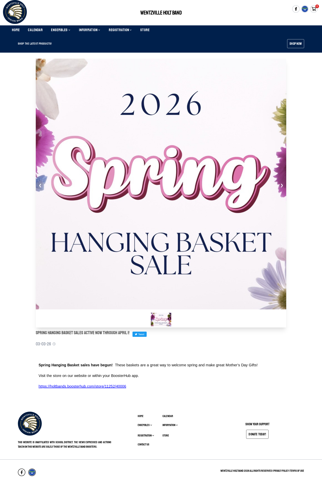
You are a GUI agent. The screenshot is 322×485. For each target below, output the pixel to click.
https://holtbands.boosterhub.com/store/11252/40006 (82, 386)
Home (16, 30)
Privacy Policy (281, 471)
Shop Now (296, 44)
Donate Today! (257, 434)
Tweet (140, 334)
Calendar (35, 30)
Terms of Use (297, 471)
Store (145, 30)
